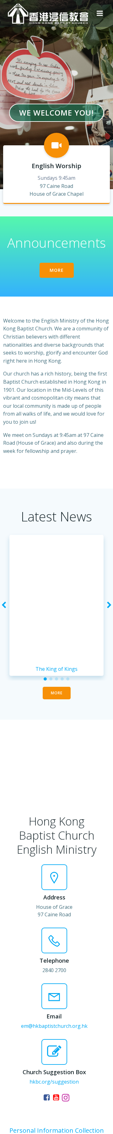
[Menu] (99, 13)
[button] (45, 679)
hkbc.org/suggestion (54, 1081)
